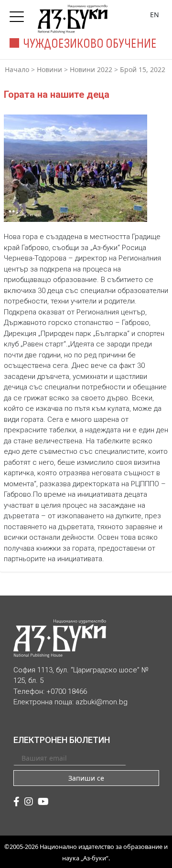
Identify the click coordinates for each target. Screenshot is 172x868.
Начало (17, 69)
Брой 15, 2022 (142, 69)
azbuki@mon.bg (101, 702)
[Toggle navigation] (19, 14)
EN (154, 14)
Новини (49, 69)
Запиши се (86, 778)
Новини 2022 (91, 69)
